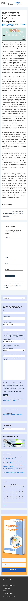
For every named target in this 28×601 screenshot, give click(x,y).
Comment (8, 237)
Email (6, 263)
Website (7, 269)
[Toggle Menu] (25, 3)
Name (6, 257)
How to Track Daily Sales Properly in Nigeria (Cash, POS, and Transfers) (12, 457)
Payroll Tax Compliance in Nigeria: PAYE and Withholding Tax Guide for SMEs (12, 469)
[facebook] (3, 579)
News (3, 25)
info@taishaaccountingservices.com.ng (12, 414)
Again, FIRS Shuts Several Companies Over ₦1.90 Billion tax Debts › (17, 213)
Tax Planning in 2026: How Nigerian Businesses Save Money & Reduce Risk (13, 473)
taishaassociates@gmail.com (9, 416)
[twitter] (7, 579)
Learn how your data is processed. (13, 399)
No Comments (10, 25)
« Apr (4, 505)
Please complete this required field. (11, 345)
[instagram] (10, 579)
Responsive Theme (13, 596)
